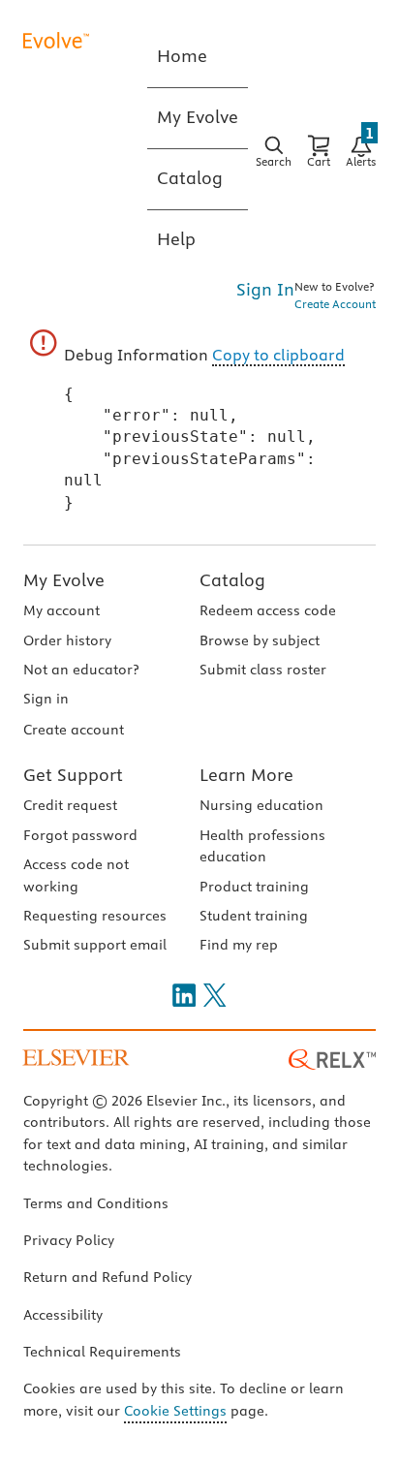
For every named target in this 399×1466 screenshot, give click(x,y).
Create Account (335, 303)
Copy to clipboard (278, 354)
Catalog (232, 580)
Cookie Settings (175, 1410)
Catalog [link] (190, 178)
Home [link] (182, 56)
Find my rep (239, 944)
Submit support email (95, 944)
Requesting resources (95, 915)
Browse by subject (260, 640)
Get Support (73, 775)
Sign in (46, 698)
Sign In (265, 289)
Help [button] (176, 239)
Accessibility (63, 1315)
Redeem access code (268, 610)
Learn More (246, 775)
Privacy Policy (68, 1240)
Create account (73, 729)
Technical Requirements (102, 1351)
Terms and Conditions (96, 1203)
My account (61, 610)
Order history (67, 640)
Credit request (70, 805)
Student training (254, 915)
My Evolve (64, 580)
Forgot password (80, 835)
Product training (254, 886)
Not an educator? (80, 669)
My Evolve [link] (197, 117)
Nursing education (261, 805)
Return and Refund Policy (107, 1277)
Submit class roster (263, 669)
